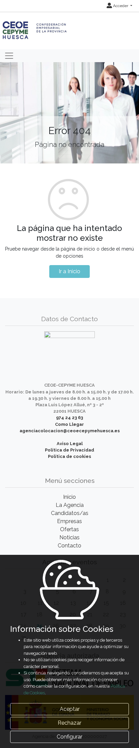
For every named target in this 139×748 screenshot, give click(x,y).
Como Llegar (69, 424)
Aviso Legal (70, 443)
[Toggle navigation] (9, 55)
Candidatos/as (69, 513)
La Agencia (70, 505)
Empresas (69, 521)
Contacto (69, 545)
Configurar (69, 736)
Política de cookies (69, 456)
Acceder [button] (120, 5)
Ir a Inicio (69, 271)
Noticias (69, 537)
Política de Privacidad (69, 450)
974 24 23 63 (69, 417)
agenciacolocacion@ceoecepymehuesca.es (70, 430)
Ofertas (69, 529)
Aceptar (70, 709)
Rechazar (69, 723)
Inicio (69, 497)
